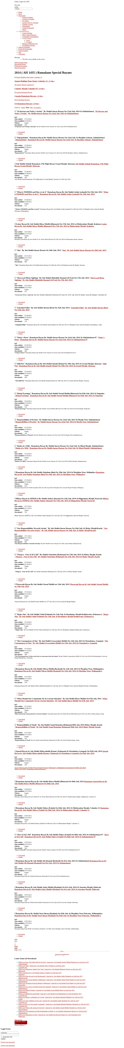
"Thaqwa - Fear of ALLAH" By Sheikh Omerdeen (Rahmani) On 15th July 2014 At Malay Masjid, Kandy (57, 557)
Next (16, 946)
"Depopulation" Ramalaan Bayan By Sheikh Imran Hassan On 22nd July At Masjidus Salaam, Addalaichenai (59, 140)
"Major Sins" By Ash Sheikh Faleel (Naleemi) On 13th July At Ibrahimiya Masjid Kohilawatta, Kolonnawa (61, 615)
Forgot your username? (8, 1045)
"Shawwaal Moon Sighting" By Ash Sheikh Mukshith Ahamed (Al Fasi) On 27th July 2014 (59, 279)
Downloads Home (20, 64)
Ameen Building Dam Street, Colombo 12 (35, 81)
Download (21, 132)
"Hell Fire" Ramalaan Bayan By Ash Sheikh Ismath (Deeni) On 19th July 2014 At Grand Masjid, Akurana (60, 365)
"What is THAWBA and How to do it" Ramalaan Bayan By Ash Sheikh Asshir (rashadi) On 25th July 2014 (61, 193)
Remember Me (7, 1037)
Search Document (20, 68)
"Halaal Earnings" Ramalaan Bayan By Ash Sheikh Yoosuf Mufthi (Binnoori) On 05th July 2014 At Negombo (59, 396)
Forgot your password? (8, 1042)
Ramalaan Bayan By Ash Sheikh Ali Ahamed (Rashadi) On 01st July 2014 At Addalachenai (60, 862)
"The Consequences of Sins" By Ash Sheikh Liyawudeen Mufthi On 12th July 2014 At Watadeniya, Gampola (61, 642)
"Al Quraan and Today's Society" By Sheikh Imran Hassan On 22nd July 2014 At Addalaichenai (61, 112)
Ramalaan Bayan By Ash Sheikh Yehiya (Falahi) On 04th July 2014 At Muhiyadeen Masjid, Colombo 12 (62, 809)
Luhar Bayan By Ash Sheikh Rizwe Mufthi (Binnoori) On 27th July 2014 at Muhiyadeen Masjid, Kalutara (61, 225)
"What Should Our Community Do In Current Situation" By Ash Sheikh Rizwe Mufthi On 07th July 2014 (61, 700)
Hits (31, 107)
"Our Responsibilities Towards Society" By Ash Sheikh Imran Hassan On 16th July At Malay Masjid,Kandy (61, 529)
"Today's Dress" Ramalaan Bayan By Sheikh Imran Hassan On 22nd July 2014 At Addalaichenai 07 (60, 338)
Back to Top (18, 1020)
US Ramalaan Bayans (27, 104)
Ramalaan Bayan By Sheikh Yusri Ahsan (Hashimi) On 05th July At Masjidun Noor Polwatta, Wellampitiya (58, 916)
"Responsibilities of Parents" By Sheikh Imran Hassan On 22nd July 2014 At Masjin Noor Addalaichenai (57, 422)
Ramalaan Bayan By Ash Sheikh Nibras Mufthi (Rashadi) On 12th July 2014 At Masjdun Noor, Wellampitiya (58, 671)
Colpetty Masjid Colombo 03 (30, 89)
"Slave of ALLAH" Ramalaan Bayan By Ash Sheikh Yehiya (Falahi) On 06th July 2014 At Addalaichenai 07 (62, 836)
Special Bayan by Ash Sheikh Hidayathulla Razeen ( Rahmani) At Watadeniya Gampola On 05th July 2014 (61, 752)
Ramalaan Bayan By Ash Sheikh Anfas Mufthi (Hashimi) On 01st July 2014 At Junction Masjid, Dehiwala (57, 889)
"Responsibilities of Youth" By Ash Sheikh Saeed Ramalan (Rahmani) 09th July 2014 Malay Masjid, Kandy (58, 727)
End (16, 948)
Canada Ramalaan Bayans (29, 96)
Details (20, 134)
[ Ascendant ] (37, 107)
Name (23, 107)
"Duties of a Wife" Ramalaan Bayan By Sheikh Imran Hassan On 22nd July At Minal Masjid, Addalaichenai (58, 448)
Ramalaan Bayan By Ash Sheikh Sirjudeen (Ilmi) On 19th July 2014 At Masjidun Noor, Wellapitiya (59, 473)
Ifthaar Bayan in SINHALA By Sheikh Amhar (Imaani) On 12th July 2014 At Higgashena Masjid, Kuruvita (62, 500)
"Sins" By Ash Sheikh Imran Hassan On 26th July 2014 (83, 250)
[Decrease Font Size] (15, 3)
